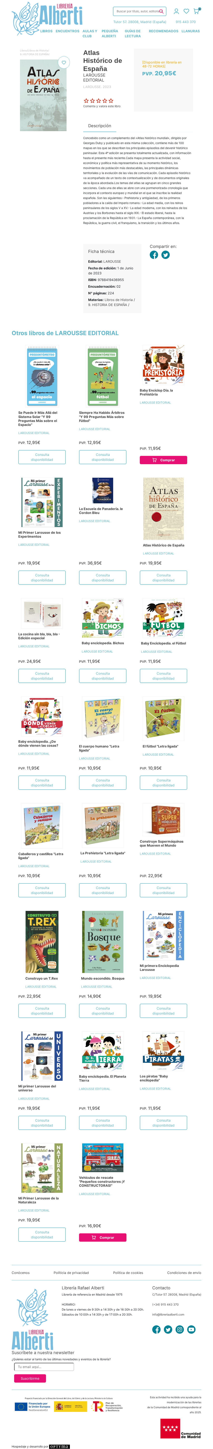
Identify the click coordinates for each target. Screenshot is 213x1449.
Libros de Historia (38, 50)
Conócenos (21, 1273)
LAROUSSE (112, 261)
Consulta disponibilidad (42, 457)
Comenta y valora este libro (101, 106)
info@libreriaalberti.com (168, 1314)
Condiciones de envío (184, 1273)
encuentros (67, 31)
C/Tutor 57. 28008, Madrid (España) (176, 1294)
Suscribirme (30, 1378)
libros (46, 31)
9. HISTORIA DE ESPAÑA (34, 54)
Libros (23, 50)
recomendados (163, 31)
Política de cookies (128, 1273)
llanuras (191, 31)
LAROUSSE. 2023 (97, 87)
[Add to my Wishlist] (64, 62)
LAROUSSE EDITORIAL (34, 433)
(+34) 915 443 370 (165, 1304)
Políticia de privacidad (71, 1273)
